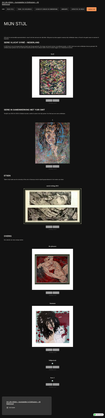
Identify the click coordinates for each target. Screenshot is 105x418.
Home (3, 9)
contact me (91, 9)
